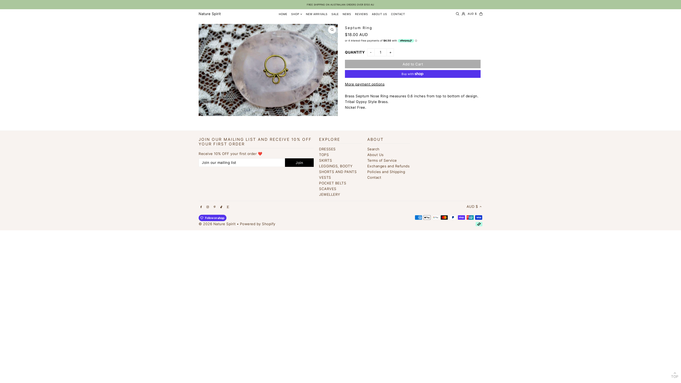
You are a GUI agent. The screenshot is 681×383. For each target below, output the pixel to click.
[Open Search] (457, 13)
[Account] (463, 13)
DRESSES (327, 149)
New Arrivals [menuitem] (317, 14)
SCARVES (327, 189)
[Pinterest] (215, 207)
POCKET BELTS (332, 183)
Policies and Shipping (386, 172)
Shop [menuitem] (295, 14)
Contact (374, 177)
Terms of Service (382, 160)
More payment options (364, 84)
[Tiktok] (221, 207)
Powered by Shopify (257, 224)
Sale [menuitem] (335, 14)
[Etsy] (228, 207)
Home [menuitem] (283, 14)
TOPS (324, 155)
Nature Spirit (210, 14)
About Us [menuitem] (379, 14)
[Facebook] (201, 207)
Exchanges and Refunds (388, 166)
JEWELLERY (329, 194)
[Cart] (481, 13)
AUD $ (472, 13)
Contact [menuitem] (398, 14)
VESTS (325, 177)
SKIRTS (325, 160)
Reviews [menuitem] (361, 14)
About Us (375, 155)
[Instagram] (207, 207)
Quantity (355, 52)
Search (373, 149)
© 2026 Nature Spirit (217, 224)
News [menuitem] (347, 14)
